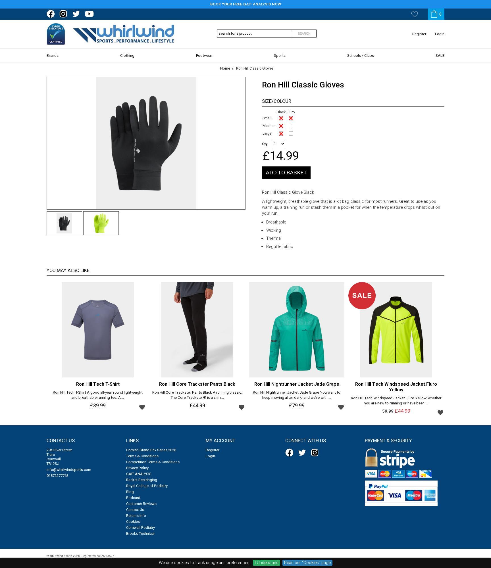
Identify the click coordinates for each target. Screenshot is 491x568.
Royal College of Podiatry (147, 485)
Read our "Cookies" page (307, 563)
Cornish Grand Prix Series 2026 (151, 450)
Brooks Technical (140, 533)
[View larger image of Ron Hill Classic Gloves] (146, 143)
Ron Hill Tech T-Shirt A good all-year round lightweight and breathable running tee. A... (98, 395)
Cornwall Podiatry (140, 527)
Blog (130, 491)
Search (304, 33)
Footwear (204, 56)
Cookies (133, 521)
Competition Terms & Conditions (153, 462)
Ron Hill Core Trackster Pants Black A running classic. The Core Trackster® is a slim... (197, 395)
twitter (77, 14)
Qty (264, 144)
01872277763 (57, 475)
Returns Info (136, 515)
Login (439, 34)
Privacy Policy (137, 468)
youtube (90, 14)
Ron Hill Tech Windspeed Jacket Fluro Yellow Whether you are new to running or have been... (396, 401)
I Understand (266, 563)
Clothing (127, 56)
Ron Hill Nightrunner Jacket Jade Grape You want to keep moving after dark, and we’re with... (296, 395)
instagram (64, 14)
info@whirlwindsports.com (69, 469)
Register (419, 34)
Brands (53, 56)
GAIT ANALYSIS (138, 474)
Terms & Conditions (142, 456)
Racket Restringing (141, 480)
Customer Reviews (141, 503)
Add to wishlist (142, 407)
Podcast (133, 497)
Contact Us (135, 509)
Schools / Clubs (360, 56)
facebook (52, 14)
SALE (440, 56)
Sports (280, 56)
